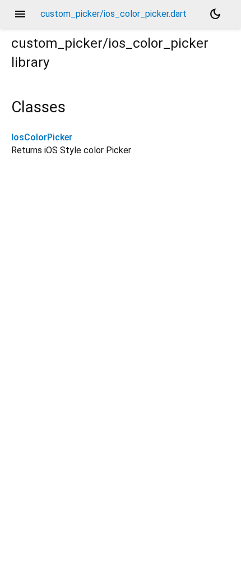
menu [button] (20, 14)
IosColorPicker (41, 137)
